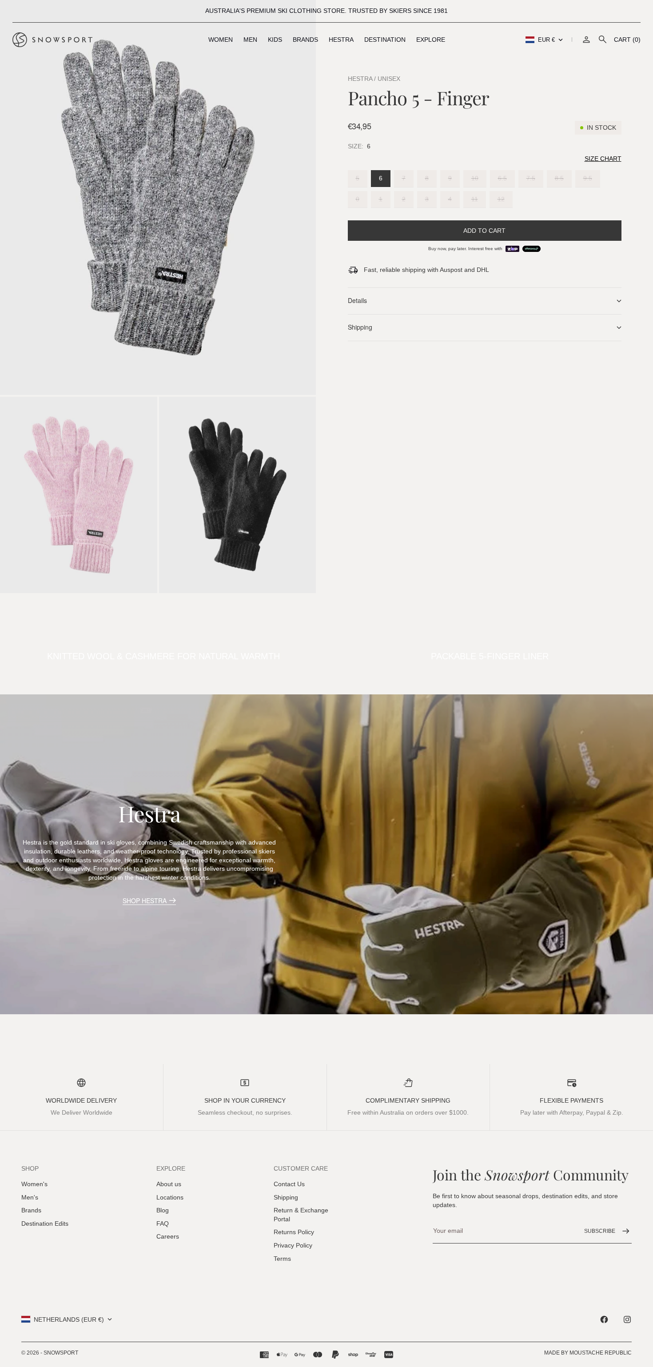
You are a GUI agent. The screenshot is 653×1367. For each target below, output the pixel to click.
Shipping (286, 1197)
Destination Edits (44, 1223)
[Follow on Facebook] (604, 1319)
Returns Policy (294, 1231)
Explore (430, 39)
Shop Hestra (145, 900)
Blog (162, 1210)
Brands (305, 39)
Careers (167, 1236)
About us (168, 1184)
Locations (169, 1197)
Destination (385, 39)
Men (250, 39)
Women (220, 39)
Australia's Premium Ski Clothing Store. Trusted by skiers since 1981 (326, 10)
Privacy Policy (293, 1245)
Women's (34, 1184)
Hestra (341, 39)
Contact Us (289, 1184)
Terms (282, 1258)
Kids (275, 39)
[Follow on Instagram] (627, 1319)
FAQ (162, 1223)
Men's (29, 1197)
